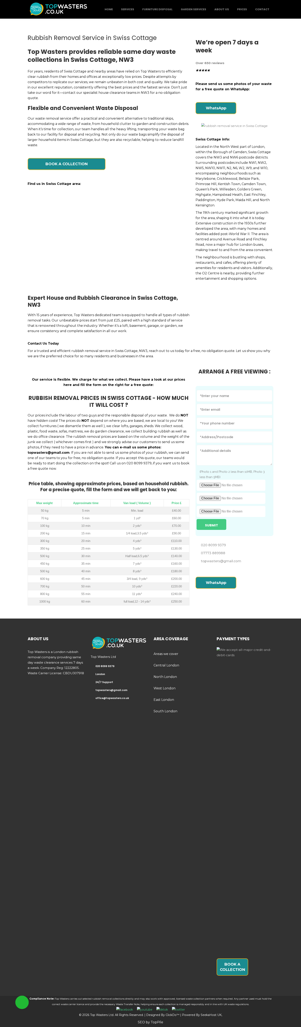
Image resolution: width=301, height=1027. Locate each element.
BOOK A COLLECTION (66, 164)
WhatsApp (216, 108)
